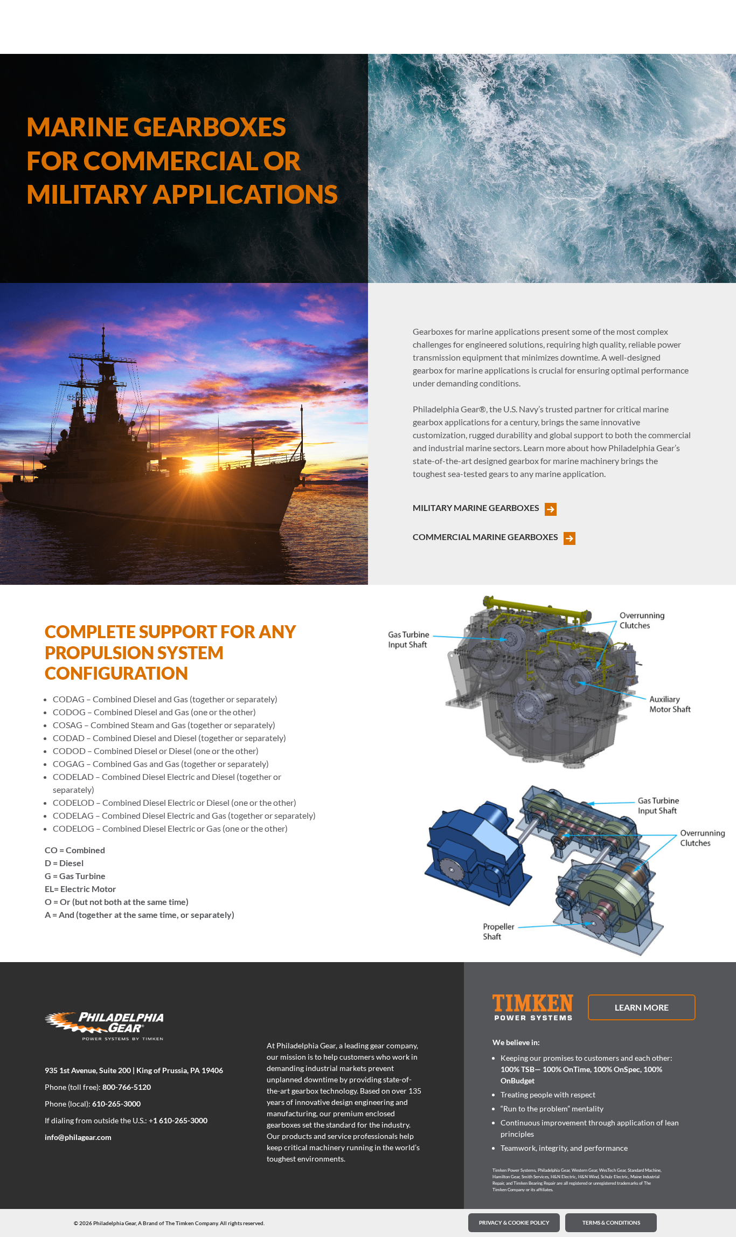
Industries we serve (114, 28)
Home (62, 28)
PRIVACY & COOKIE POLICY (514, 1222)
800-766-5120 (126, 1086)
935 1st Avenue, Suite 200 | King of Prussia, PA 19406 (134, 1070)
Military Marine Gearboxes (476, 507)
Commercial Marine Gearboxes (485, 536)
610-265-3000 (116, 1103)
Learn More (642, 1007)
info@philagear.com (78, 1137)
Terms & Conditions (611, 1222)
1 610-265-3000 (180, 1120)
